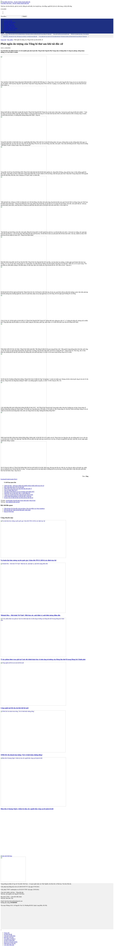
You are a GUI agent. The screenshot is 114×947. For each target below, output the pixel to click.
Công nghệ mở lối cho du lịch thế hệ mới (14, 708)
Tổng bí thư (32, 500)
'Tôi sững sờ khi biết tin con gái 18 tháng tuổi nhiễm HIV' (19, 491)
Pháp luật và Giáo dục (10, 30)
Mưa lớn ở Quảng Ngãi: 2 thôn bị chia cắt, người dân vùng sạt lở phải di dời (27, 809)
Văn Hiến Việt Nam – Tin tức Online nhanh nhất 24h (15, 3)
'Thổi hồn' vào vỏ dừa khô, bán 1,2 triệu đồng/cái (17, 493)
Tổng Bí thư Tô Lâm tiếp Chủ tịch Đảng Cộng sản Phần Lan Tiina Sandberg (24, 508)
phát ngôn (26, 500)
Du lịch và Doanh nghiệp (10, 28)
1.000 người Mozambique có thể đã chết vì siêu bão (17, 496)
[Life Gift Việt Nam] (6, 856)
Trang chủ (3, 39)
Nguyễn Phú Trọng (18, 500)
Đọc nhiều (10, 39)
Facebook (3, 479)
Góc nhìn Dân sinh (9, 945)
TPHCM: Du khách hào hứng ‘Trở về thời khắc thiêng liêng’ (22, 755)
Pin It (15, 479)
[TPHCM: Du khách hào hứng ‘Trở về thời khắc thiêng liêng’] (33, 752)
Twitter (8, 479)
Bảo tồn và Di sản (9, 24)
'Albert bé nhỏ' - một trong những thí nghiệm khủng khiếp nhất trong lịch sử (24, 485)
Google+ (12, 479)
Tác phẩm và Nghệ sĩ (9, 27)
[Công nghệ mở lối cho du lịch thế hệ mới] (33, 705)
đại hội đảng (9, 500)
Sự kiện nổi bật (8, 21)
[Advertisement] (44, 833)
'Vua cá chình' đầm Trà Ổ (10, 490)
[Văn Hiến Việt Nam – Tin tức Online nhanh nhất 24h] (15, 2)
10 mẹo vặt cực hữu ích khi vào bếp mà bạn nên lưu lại (18, 497)
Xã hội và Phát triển (9, 25)
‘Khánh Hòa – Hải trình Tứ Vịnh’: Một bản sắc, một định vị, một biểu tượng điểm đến (30, 615)
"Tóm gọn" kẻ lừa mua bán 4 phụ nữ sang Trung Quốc (18, 494)
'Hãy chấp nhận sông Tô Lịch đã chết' (14, 487)
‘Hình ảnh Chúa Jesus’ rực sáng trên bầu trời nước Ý (18, 488)
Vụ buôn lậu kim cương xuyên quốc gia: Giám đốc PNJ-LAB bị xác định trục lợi (28, 560)
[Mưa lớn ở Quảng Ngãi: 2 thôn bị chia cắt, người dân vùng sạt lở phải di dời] (33, 806)
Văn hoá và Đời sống (9, 22)
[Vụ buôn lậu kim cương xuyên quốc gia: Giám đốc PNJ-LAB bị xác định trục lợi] (33, 557)
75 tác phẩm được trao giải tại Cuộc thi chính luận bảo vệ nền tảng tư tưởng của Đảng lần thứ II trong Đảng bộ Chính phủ (43, 659)
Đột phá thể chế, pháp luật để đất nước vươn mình (17, 510)
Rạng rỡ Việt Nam (9, 511)
